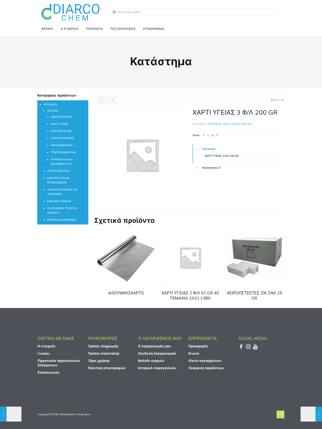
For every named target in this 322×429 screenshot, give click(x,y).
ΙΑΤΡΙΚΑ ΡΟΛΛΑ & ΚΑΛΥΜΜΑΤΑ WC (62, 162)
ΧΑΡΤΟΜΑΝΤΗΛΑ (61, 145)
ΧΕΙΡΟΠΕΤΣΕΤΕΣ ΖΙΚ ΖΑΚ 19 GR (254, 295)
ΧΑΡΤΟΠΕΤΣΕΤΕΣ (62, 117)
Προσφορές (198, 346)
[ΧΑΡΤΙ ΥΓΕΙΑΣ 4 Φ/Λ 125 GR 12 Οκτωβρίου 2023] (311, 414)
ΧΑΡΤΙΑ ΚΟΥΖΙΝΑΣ (62, 138)
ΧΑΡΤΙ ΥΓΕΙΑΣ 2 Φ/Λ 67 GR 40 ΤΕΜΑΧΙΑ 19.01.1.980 (190, 295)
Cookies (44, 353)
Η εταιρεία (46, 346)
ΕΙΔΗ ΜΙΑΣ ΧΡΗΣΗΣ (59, 201)
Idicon (87, 414)
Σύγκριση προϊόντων (206, 368)
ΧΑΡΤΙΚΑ (246, 124)
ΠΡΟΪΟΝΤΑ (214, 124)
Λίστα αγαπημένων (204, 361)
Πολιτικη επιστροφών (107, 368)
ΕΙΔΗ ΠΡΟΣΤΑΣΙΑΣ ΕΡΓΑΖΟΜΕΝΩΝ (58, 180)
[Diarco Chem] (70, 12)
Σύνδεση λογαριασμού (157, 353)
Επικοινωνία (48, 372)
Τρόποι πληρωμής (103, 346)
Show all (278, 100)
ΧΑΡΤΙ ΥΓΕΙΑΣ (231, 124)
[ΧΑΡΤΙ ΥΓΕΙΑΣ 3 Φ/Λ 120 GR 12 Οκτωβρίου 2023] (10, 414)
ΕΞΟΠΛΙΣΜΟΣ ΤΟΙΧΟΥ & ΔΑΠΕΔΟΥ (62, 211)
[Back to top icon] (280, 414)
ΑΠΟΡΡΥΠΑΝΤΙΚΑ (58, 171)
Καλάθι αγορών (151, 361)
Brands (193, 353)
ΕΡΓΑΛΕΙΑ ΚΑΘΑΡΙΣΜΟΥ (62, 220)
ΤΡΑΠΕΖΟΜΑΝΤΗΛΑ (63, 152)
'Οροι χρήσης (99, 361)
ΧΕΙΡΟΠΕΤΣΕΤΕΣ (61, 131)
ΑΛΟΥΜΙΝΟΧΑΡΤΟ (126, 293)
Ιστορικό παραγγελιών (157, 368)
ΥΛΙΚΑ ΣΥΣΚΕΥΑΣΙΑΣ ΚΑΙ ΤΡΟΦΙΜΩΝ (62, 192)
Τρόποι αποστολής (103, 353)
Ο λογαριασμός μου (154, 346)
